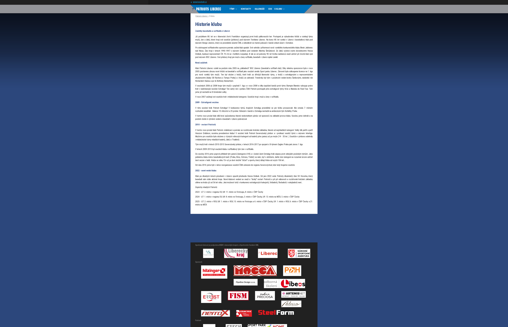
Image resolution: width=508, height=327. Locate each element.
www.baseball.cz (200, 2)
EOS (270, 9)
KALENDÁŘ (259, 9)
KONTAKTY (246, 9)
